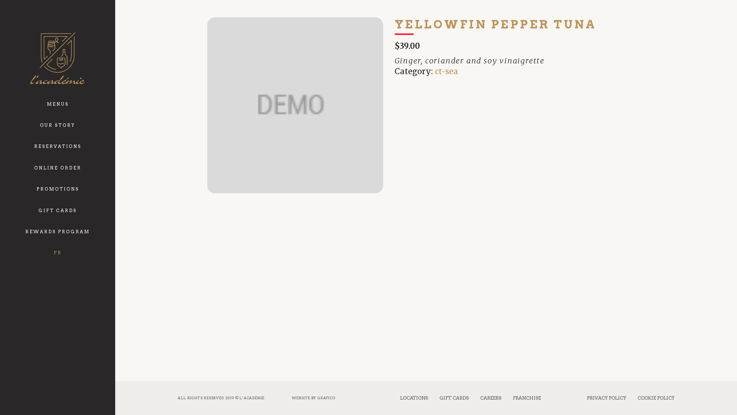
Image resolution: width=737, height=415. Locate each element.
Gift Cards (454, 398)
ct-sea (446, 71)
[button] (72, 98)
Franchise (527, 398)
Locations (414, 398)
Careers (490, 398)
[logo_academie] (57, 58)
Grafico (326, 398)
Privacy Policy (606, 398)
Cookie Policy (656, 398)
